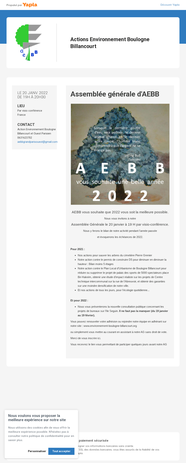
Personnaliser (37, 451)
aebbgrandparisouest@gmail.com (37, 141)
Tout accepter (61, 451)
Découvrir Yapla (170, 4)
